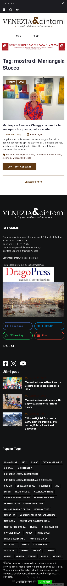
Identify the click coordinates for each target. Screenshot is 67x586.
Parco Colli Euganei (14, 539)
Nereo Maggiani (50, 527)
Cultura (8, 486)
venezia (20, 556)
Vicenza (57, 556)
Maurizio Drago (14, 134)
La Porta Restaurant (45, 497)
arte (24, 462)
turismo (50, 550)
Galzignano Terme (43, 492)
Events (11, 82)
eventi (7, 492)
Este (56, 486)
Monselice (9, 515)
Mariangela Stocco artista (48, 155)
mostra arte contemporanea (34, 521)
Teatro (24, 550)
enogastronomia (26, 486)
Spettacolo (10, 550)
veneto (7, 556)
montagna (9, 521)
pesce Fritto (10, 544)
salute (25, 544)
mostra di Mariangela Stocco (17, 158)
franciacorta (22, 492)
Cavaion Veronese (52, 462)
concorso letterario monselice (21, 474)
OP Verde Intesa (12, 533)
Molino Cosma (41, 509)
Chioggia (9, 468)
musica (33, 527)
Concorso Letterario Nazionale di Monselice (28, 480)
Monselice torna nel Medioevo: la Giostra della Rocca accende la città (43, 386)
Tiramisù (36, 550)
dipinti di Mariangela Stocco (20, 155)
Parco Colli (43, 533)
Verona (32, 556)
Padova (28, 533)
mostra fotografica (15, 527)
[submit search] (63, 3)
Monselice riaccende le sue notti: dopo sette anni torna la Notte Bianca (43, 403)
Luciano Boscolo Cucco (17, 509)
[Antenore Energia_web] (33, 46)
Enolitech (44, 486)
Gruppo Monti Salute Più (17, 497)
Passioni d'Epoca (38, 539)
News (21, 82)
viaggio (45, 556)
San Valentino (40, 544)
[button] (18, 326)
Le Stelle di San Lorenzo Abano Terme (23, 503)
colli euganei (25, 468)
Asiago (34, 462)
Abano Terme (10, 462)
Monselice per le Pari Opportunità (37, 515)
